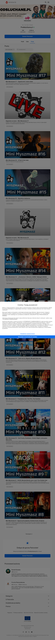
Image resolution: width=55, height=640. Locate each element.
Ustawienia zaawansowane (27, 334)
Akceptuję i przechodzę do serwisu (27, 336)
